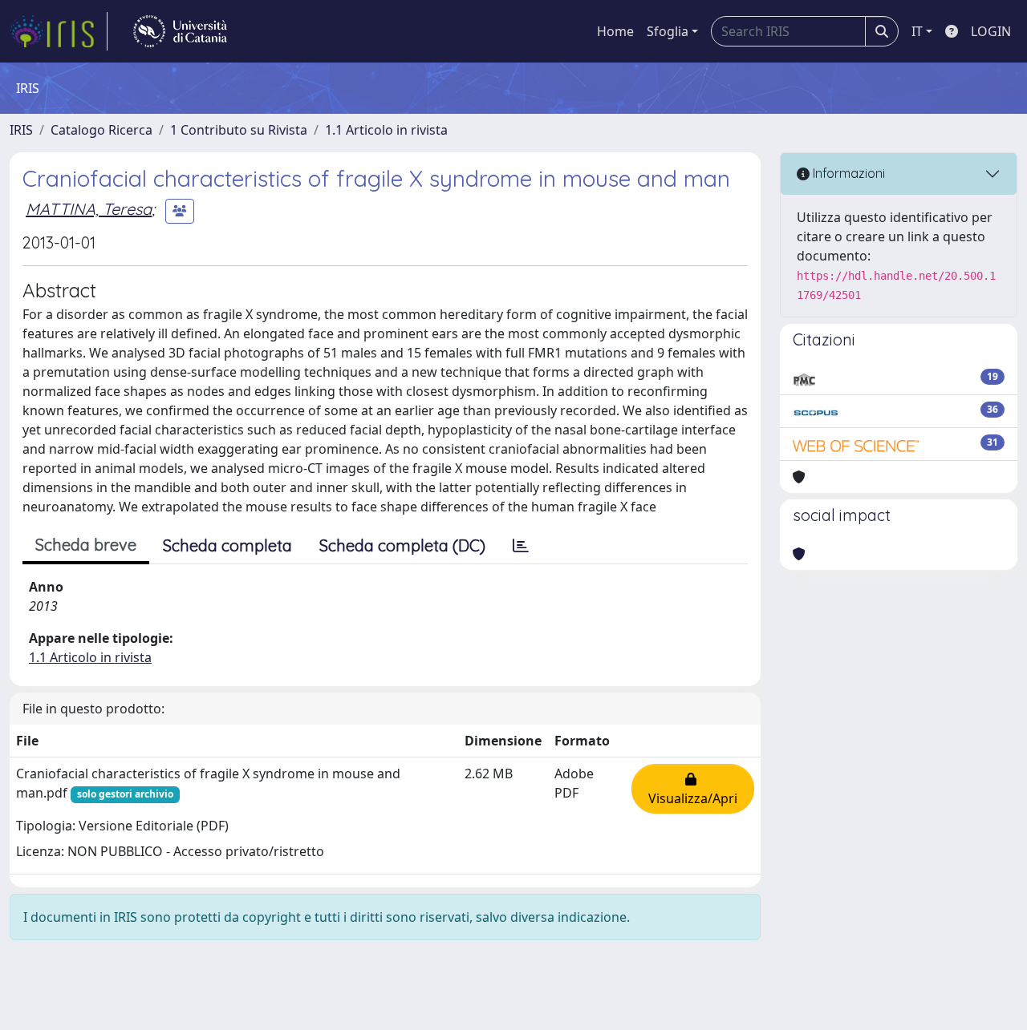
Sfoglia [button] (667, 31)
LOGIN (991, 31)
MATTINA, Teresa (89, 209)
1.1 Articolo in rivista (386, 130)
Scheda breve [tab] (85, 545)
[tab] (520, 546)
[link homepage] (59, 31)
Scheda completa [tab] (227, 545)
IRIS (21, 130)
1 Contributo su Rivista (238, 130)
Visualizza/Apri (692, 788)
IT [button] (917, 31)
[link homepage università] (180, 31)
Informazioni (847, 173)
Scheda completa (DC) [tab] (402, 545)
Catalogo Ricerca (101, 130)
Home (615, 31)
